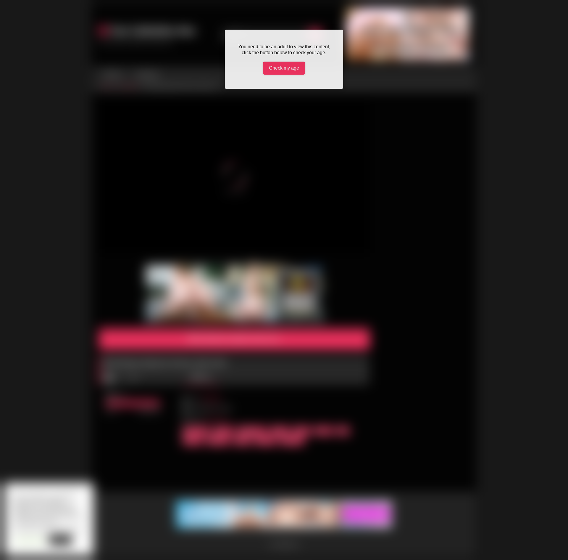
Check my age (284, 67)
